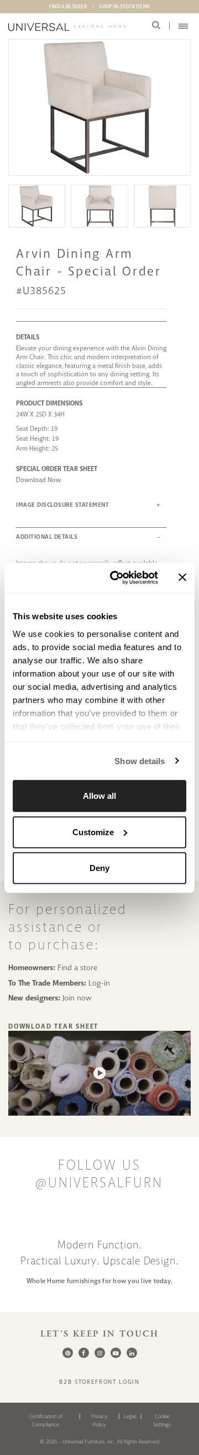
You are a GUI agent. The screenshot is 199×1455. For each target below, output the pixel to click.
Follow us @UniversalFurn (99, 1174)
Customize (93, 831)
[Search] (156, 26)
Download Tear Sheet (53, 1026)
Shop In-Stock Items (124, 6)
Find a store (77, 967)
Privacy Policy (99, 1420)
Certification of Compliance (45, 1420)
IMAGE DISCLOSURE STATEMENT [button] (62, 505)
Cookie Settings (162, 1420)
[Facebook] (83, 1353)
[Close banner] (182, 577)
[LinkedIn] (132, 1353)
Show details (139, 760)
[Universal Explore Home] (68, 27)
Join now (77, 998)
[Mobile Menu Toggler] (183, 25)
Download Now (38, 479)
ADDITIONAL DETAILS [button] (46, 537)
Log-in (99, 983)
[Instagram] (100, 1353)
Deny (99, 868)
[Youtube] (116, 1353)
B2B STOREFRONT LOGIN (99, 1382)
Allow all (99, 795)
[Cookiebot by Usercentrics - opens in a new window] (116, 577)
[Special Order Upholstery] (99, 1112)
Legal (130, 1416)
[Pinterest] (67, 1353)
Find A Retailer (68, 6)
